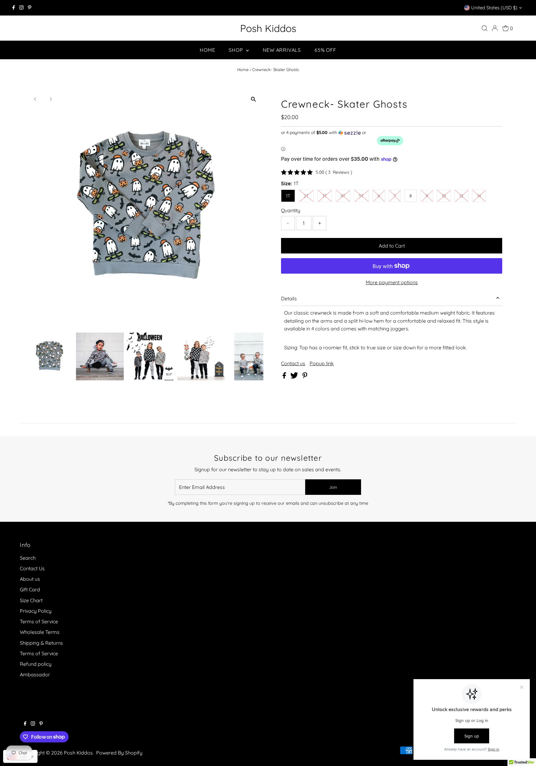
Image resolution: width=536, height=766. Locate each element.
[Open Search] (484, 28)
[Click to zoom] (253, 99)
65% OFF (325, 50)
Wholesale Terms (40, 632)
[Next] (51, 99)
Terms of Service (39, 621)
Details (289, 298)
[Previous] (35, 99)
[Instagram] (21, 7)
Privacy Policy (35, 611)
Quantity (290, 210)
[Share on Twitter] (294, 377)
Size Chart (31, 600)
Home (207, 50)
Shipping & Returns (41, 643)
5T (361, 196)
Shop (236, 50)
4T (343, 196)
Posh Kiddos (268, 28)
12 (461, 196)
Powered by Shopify (119, 753)
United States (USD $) (494, 8)
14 (479, 196)
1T (288, 196)
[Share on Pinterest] (304, 377)
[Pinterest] (29, 7)
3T (324, 196)
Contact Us (32, 568)
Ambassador (35, 674)
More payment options (392, 282)
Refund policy (35, 664)
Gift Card (30, 589)
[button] (391, 141)
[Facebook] (13, 7)
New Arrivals (282, 50)
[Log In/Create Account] (495, 28)
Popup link (322, 363)
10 (444, 196)
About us (30, 579)
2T (306, 196)
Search (28, 558)
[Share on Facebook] (285, 377)
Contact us (293, 363)
